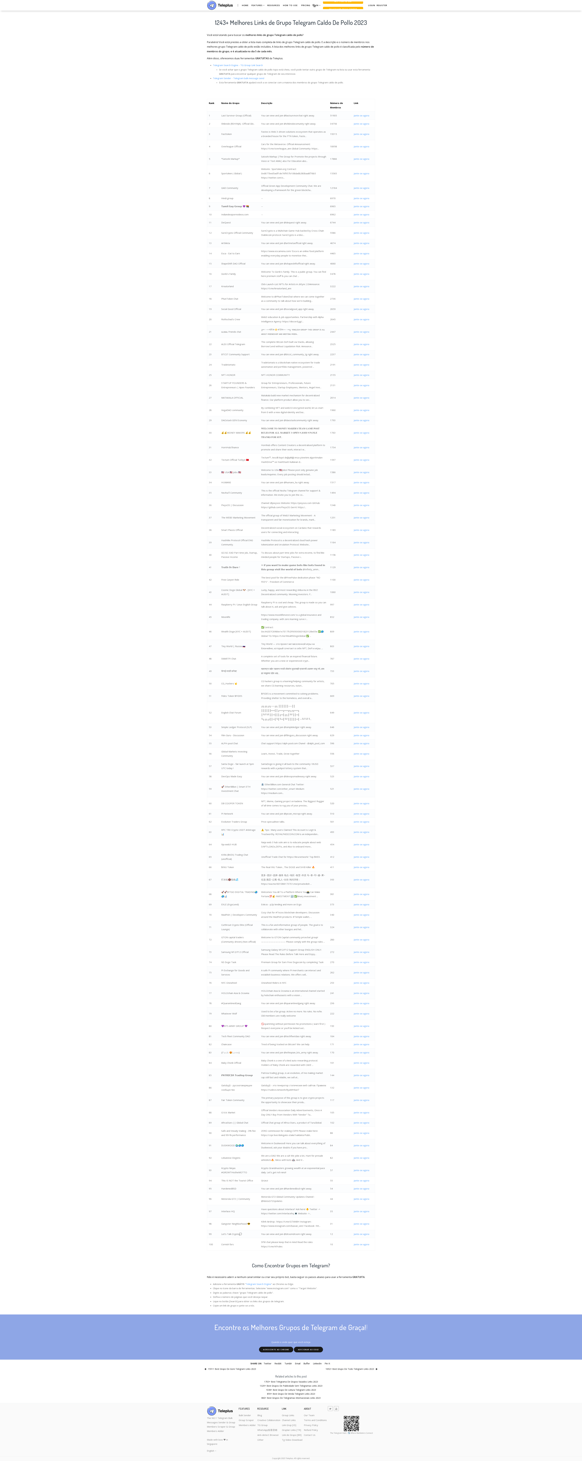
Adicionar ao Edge (308, 1349)
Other (260, 1439)
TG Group (262, 1425)
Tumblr (288, 1363)
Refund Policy (311, 1429)
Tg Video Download (292, 1439)
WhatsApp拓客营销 (267, 1429)
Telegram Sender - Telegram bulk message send (238, 78)
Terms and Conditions (315, 1420)
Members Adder (247, 1425)
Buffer (306, 1363)
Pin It (327, 1363)
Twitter (267, 1363)
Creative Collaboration (268, 1420)
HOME (245, 5)
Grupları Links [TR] (291, 1429)
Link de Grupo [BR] (291, 1434)
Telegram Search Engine (258, 1284)
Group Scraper (246, 1420)
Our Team (309, 1415)
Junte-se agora (361, 115)
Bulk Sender (245, 1415)
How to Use (290, 5)
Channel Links (289, 1420)
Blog (259, 1415)
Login (371, 5)
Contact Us (309, 1434)
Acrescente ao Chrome (276, 1349)
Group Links (288, 1415)
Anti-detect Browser (268, 1434)
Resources (273, 5)
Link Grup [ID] (289, 1425)
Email (297, 1363)
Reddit (277, 1363)
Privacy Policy (311, 1425)
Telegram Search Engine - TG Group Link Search (238, 65)
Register (382, 5)
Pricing (305, 5)
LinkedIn (317, 1363)
